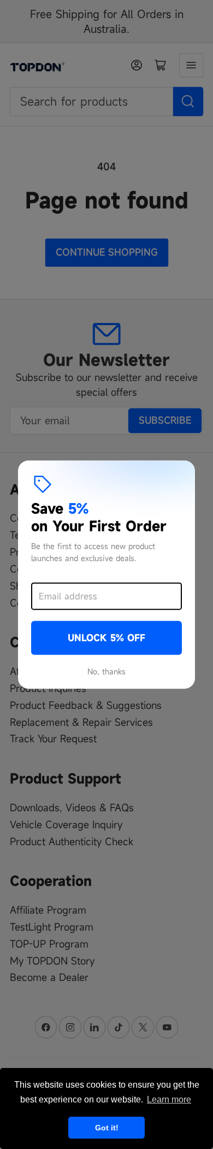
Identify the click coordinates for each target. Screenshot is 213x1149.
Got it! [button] (107, 1127)
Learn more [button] (169, 1099)
